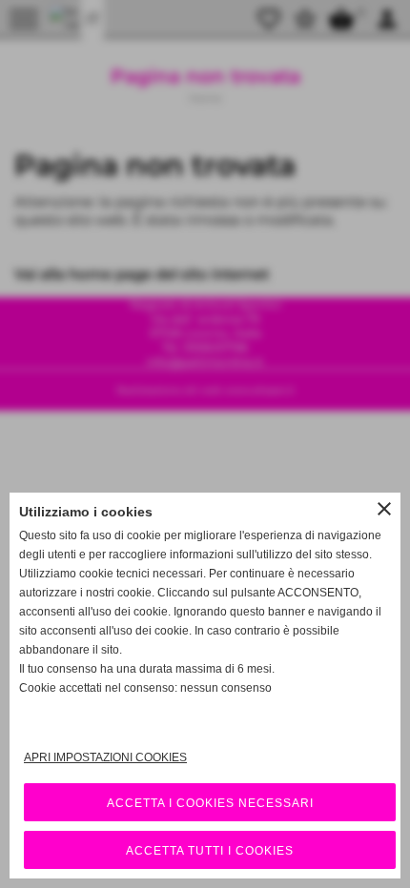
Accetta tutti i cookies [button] (210, 851)
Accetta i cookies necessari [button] (210, 803)
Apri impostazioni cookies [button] (105, 757)
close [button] (384, 508)
